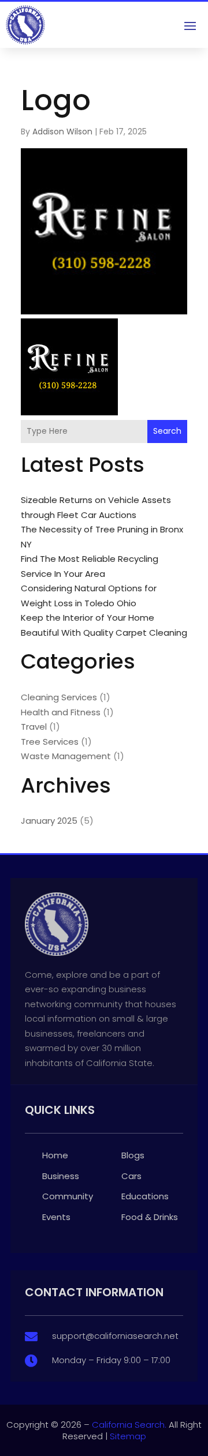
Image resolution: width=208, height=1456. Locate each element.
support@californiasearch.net (115, 1336)
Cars (131, 1176)
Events (56, 1217)
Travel (34, 727)
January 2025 (49, 821)
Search (167, 431)
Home (55, 1155)
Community (67, 1196)
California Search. (129, 1425)
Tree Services (50, 741)
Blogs (132, 1155)
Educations (145, 1196)
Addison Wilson (62, 131)
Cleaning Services (59, 697)
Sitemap (128, 1436)
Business (60, 1176)
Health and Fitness (61, 712)
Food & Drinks (149, 1217)
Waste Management (66, 756)
